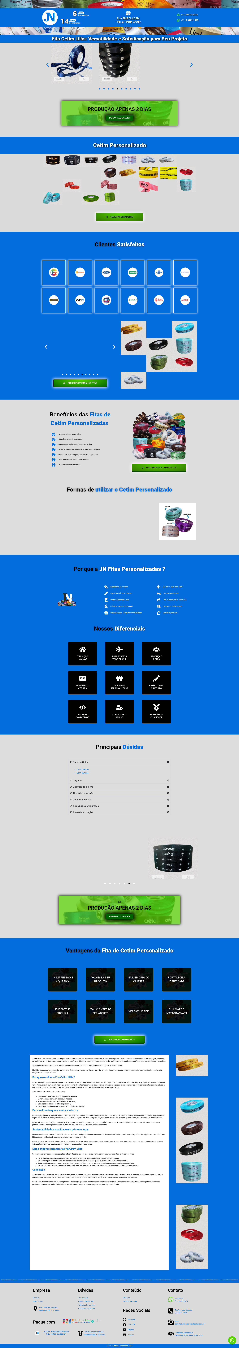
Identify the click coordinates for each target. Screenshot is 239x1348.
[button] (47, 64)
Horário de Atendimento (184, 1333)
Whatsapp (179, 1299)
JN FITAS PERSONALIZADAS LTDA (56, 1332)
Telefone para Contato (183, 1310)
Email (177, 1321)
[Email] (171, 1322)
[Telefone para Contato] (171, 1311)
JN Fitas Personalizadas (44, 1182)
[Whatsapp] (171, 1299)
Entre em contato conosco (70, 1184)
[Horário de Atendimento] (171, 1334)
